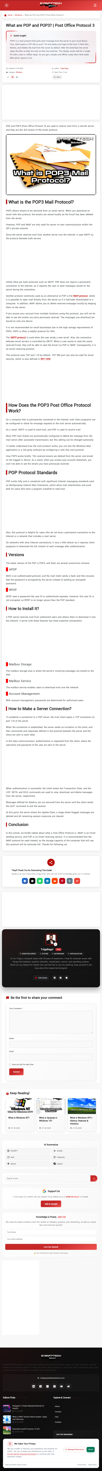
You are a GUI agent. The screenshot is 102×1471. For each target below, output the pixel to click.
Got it (90, 1449)
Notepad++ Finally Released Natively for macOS (28, 1407)
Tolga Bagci (64, 68)
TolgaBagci (47, 949)
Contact (58, 1411)
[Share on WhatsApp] (40, 881)
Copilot (60, 1164)
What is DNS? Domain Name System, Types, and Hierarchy (29, 1417)
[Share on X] (32, 881)
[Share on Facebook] (25, 881)
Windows (19, 72)
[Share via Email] (77, 881)
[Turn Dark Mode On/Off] (6, 5)
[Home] (51, 1357)
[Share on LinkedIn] (47, 881)
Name (11, 1038)
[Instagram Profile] (66, 977)
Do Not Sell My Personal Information (21, 1454)
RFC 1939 (45, 358)
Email (11, 1051)
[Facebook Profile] (60, 977)
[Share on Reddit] (55, 881)
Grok (12, 1157)
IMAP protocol (80, 295)
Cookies (58, 1422)
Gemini (13, 1164)
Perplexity (61, 1157)
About (57, 1406)
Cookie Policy (92, 1464)
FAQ (56, 1417)
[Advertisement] (51, 102)
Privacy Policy (82, 1464)
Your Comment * (16, 1008)
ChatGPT (14, 1151)
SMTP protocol (18, 337)
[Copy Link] (70, 881)
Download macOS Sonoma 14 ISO (26, 1429)
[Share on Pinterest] (62, 881)
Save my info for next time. (23, 1064)
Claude (59, 1151)
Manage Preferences (76, 1449)
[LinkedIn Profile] (54, 977)
